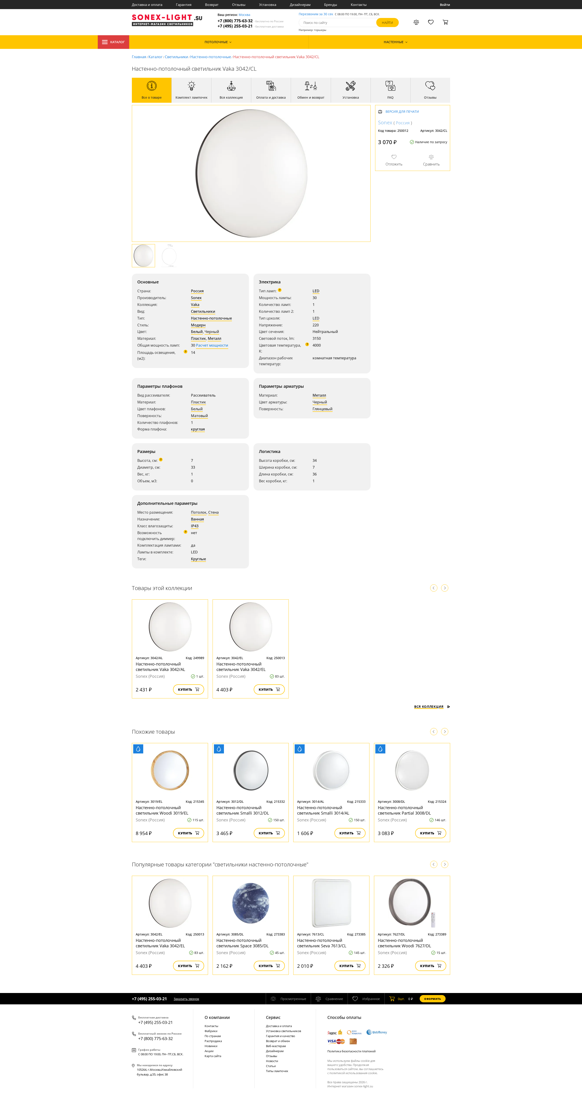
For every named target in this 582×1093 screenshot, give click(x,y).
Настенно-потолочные (210, 56)
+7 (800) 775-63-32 (250, 20)
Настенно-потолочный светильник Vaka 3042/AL (160, 666)
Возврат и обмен (278, 1041)
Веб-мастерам (276, 1046)
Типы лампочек (277, 1071)
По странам (213, 1036)
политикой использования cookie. (353, 1073)
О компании (217, 1017)
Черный (212, 331)
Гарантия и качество (280, 1036)
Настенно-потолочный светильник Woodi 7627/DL (404, 943)
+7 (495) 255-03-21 (251, 26)
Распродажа (213, 1041)
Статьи (271, 1066)
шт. (401, 999)
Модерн (198, 325)
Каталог (117, 42)
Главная (139, 56)
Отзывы (239, 4)
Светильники (176, 56)
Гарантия (183, 4)
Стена (213, 512)
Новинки (211, 1046)
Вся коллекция (429, 706)
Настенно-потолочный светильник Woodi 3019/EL (162, 810)
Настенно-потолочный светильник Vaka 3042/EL (241, 666)
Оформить (432, 998)
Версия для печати (402, 112)
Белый (197, 331)
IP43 (194, 525)
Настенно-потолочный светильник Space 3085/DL (242, 943)
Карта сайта (213, 1056)
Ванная (197, 519)
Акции (209, 1051)
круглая (198, 429)
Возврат (211, 4)
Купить (185, 689)
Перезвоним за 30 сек (316, 14)
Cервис (273, 1017)
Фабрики (211, 1031)
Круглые (198, 558)
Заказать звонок (186, 999)
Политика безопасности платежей (351, 1051)
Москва (244, 15)
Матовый (199, 415)
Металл (214, 338)
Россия (197, 290)
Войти (445, 5)
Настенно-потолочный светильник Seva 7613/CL (321, 943)
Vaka (195, 304)
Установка (267, 4)
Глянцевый (323, 408)
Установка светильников (283, 1031)
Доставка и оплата (147, 4)
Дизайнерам (300, 4)
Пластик (198, 338)
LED (316, 290)
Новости (272, 1061)
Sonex (196, 297)
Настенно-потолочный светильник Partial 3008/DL (404, 810)
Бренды (330, 4)
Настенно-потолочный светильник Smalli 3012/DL (242, 810)
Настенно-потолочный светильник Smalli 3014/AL (323, 810)
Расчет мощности (212, 345)
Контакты (359, 4)
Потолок (198, 512)
